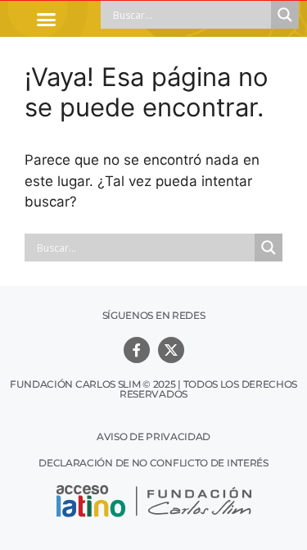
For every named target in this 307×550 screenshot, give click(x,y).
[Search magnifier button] (285, 15)
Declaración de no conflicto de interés (153, 463)
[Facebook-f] (137, 350)
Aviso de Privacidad (153, 436)
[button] (46, 18)
